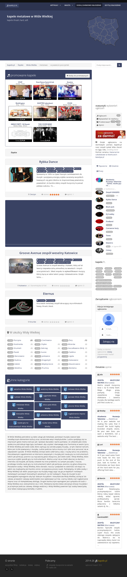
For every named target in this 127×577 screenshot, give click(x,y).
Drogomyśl (43, 360)
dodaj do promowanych (78, 75)
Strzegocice (110, 196)
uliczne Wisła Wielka (76, 406)
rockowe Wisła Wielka (76, 389)
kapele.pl (102, 560)
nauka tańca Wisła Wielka (49, 425)
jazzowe (68, 260)
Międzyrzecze (44, 364)
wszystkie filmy (11, 565)
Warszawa (109, 382)
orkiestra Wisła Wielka (49, 415)
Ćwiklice (69, 352)
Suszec (41, 352)
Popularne (102, 166)
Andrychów (110, 210)
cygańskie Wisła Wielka (49, 398)
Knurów (33, 322)
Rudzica (14, 360)
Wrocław (109, 232)
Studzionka (15, 344)
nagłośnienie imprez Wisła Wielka (76, 416)
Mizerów (68, 344)
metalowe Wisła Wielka (22, 407)
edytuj (37, 565)
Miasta (67, 5)
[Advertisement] (28, 40)
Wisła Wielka (31, 65)
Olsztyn (109, 239)
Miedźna (15, 368)
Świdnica (99, 189)
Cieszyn (33, 194)
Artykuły (54, 5)
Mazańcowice (71, 364)
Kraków (109, 225)
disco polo (42, 171)
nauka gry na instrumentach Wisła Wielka (20, 425)
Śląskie (20, 65)
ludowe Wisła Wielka (22, 397)
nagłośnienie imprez (65, 171)
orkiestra (49, 262)
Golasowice (70, 360)
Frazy (100, 171)
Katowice (23, 285)
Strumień (14, 348)
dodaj (109, 352)
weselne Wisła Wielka (23, 389)
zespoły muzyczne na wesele (61, 565)
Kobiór (14, 364)
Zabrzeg (41, 348)
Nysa (108, 246)
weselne (41, 169)
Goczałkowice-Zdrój (73, 348)
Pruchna (42, 368)
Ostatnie (114, 166)
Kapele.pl (11, 65)
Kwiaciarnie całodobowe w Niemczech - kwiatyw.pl (107, 154)
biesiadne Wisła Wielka (22, 416)
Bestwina (69, 368)
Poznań (109, 218)
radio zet (52, 567)
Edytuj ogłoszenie (113, 5)
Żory (67, 340)
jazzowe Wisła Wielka (76, 397)
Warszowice (16, 356)
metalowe (69, 169)
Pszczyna (14, 340)
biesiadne (52, 171)
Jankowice (42, 356)
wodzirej (50, 169)
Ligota (68, 356)
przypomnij (102, 357)
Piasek (13, 352)
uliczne (78, 169)
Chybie (41, 344)
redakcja (22, 565)
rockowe (59, 169)
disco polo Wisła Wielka (49, 407)
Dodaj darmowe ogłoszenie (89, 5)
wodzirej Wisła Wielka (49, 389)
